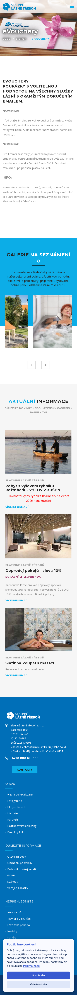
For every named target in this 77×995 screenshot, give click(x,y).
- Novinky (11, 931)
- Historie (11, 813)
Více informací (16, 507)
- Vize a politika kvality (19, 794)
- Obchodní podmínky (18, 863)
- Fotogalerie (13, 800)
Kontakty (25, 769)
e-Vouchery (40, 38)
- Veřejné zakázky (16, 888)
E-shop (21, 38)
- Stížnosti (11, 881)
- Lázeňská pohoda (17, 925)
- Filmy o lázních (15, 807)
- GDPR (10, 875)
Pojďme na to (31, 965)
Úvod (7, 38)
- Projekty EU (14, 832)
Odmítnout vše (38, 984)
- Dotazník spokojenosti (20, 869)
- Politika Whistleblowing (21, 826)
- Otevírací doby (15, 856)
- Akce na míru (14, 912)
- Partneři (11, 819)
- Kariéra (11, 937)
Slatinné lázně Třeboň (24, 480)
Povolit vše (38, 975)
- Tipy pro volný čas (18, 918)
